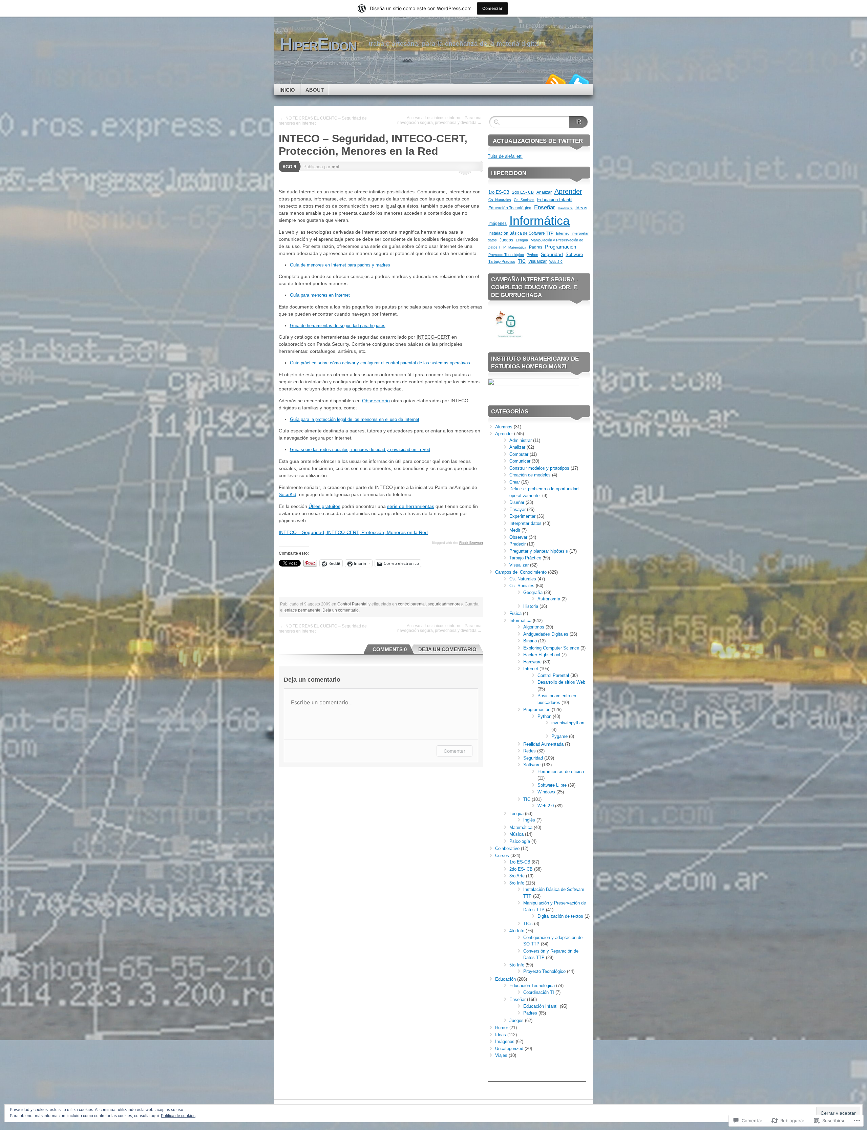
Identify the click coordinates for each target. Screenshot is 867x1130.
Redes (529, 750)
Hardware (565, 208)
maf (335, 166)
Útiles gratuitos (324, 506)
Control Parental (352, 604)
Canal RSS (555, 81)
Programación (560, 247)
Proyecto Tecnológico (506, 255)
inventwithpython (567, 722)
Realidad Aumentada (543, 744)
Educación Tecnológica (509, 208)
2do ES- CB (523, 192)
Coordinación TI (538, 992)
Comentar (454, 751)
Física (515, 613)
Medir (514, 530)
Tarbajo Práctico (501, 261)
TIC (522, 261)
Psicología (519, 841)
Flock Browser (471, 543)
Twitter (578, 81)
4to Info (516, 930)
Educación (505, 979)
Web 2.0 (556, 261)
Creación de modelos (530, 474)
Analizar (544, 192)
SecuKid (287, 494)
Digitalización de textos (560, 916)
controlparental (412, 604)
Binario (530, 640)
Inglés (529, 820)
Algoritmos (533, 627)
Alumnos (503, 426)
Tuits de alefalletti (505, 156)
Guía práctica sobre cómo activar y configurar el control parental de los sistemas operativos (380, 362)
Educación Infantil (554, 199)
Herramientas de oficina (560, 771)
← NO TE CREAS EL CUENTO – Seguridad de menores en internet (323, 121)
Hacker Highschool (541, 654)
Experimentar (522, 516)
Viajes (501, 1055)
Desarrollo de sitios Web (561, 682)
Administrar (520, 440)
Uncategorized (509, 1048)
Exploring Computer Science (551, 648)
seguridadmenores (445, 604)
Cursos (502, 855)
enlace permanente (302, 610)
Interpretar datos (525, 523)
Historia (530, 606)
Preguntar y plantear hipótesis (538, 551)
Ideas (581, 207)
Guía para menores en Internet (320, 295)
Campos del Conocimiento (521, 572)
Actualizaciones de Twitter (538, 141)
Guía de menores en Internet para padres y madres (340, 265)
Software (574, 254)
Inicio (287, 90)
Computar (518, 454)
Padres (535, 247)
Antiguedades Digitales (545, 634)
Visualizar (537, 261)
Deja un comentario (340, 610)
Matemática (517, 247)
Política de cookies (178, 1115)
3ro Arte (517, 875)
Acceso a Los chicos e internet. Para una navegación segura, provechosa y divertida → (439, 120)
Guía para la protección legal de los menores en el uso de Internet (354, 419)
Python (532, 255)
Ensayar (517, 509)
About (314, 90)
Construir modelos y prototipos (539, 468)
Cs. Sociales (524, 200)
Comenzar (492, 8)
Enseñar (544, 207)
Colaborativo (507, 848)
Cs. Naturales (499, 200)
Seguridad (552, 254)
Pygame (559, 736)
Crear (514, 482)
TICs (528, 923)
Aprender (568, 191)
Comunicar (519, 461)
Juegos (506, 240)
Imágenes (497, 223)
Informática (539, 221)
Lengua (522, 240)
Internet (562, 233)
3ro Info (516, 883)
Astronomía (548, 598)
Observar (518, 537)
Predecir (517, 544)
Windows (546, 791)
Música (516, 834)
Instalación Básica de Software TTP (520, 233)
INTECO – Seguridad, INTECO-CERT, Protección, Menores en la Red (353, 532)
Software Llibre (552, 785)
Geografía (533, 592)
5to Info (516, 964)
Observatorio (376, 400)
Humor (501, 1027)
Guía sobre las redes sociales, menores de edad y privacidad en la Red (360, 449)
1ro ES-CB (498, 192)
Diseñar (516, 502)
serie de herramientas (410, 506)
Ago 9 (289, 166)
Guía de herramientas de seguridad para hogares (337, 325)
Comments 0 (390, 649)
